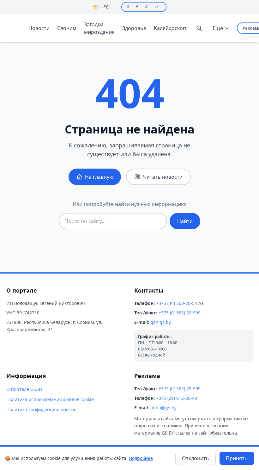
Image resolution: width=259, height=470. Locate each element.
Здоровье (134, 28)
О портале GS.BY (24, 389)
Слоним (66, 28)
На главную (99, 176)
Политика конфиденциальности (41, 409)
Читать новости (163, 176)
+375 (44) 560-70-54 (176, 303)
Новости (39, 28)
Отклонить (195, 458)
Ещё (218, 28)
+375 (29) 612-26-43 (176, 398)
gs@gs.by (160, 322)
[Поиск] (199, 28)
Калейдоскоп (170, 28)
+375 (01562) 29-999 (180, 313)
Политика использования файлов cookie (50, 399)
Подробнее (141, 458)
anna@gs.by (163, 408)
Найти (185, 221)
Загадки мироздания (99, 28)
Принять (237, 458)
